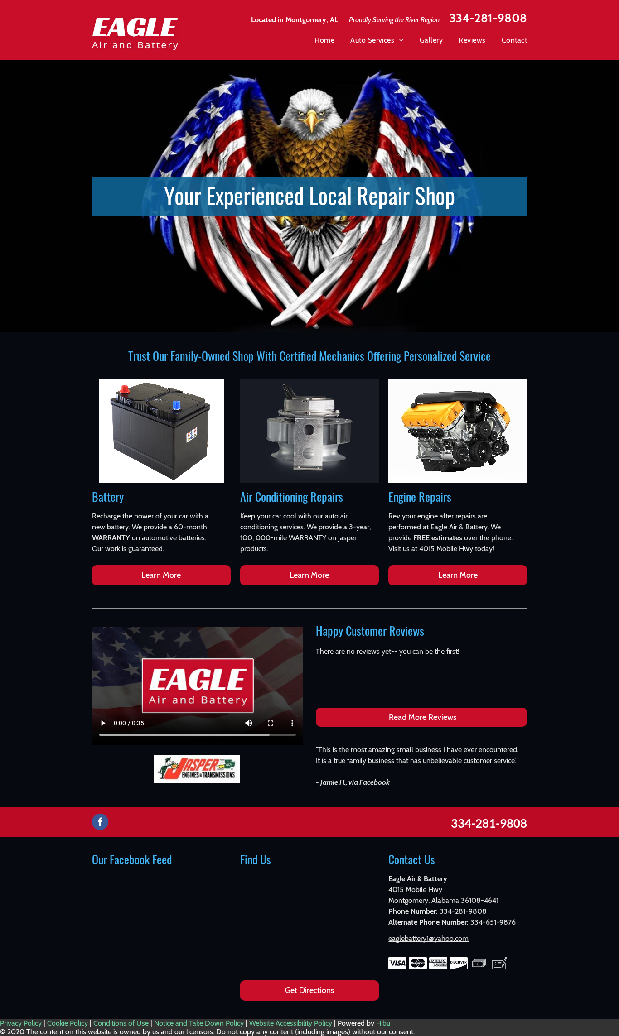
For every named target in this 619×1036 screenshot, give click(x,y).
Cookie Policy (67, 1023)
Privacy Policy (21, 1023)
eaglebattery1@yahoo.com (428, 938)
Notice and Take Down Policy (199, 1023)
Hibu (383, 1023)
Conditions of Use (121, 1023)
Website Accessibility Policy (290, 1023)
